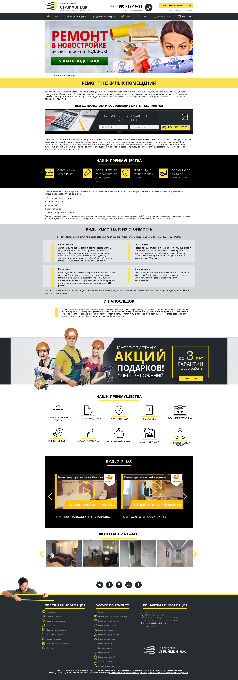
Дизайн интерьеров (105, 16)
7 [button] (129, 71)
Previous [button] (47, 47)
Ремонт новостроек (107, 625)
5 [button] (122, 71)
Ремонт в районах (106, 639)
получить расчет (177, 127)
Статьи (50, 648)
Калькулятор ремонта (56, 630)
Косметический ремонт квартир (112, 616)
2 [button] (111, 71)
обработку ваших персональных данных (128, 672)
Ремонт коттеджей (106, 657)
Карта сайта (150, 626)
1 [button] (107, 71)
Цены (128, 16)
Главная (55, 16)
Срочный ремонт (106, 648)
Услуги (101, 612)
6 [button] (125, 71)
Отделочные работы (56, 621)
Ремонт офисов (105, 652)
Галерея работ (164, 16)
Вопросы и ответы (55, 634)
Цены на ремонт (54, 616)
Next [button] (191, 47)
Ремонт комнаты (105, 643)
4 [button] (118, 71)
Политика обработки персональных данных (168, 672)
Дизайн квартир (105, 661)
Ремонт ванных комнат (108, 621)
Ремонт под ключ (106, 630)
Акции (144, 16)
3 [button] (114, 71)
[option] (119, 47)
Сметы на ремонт (54, 639)
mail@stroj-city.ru (158, 623)
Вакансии (51, 625)
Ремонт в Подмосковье (108, 634)
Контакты (186, 16)
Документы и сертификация (59, 643)
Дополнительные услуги (109, 666)
